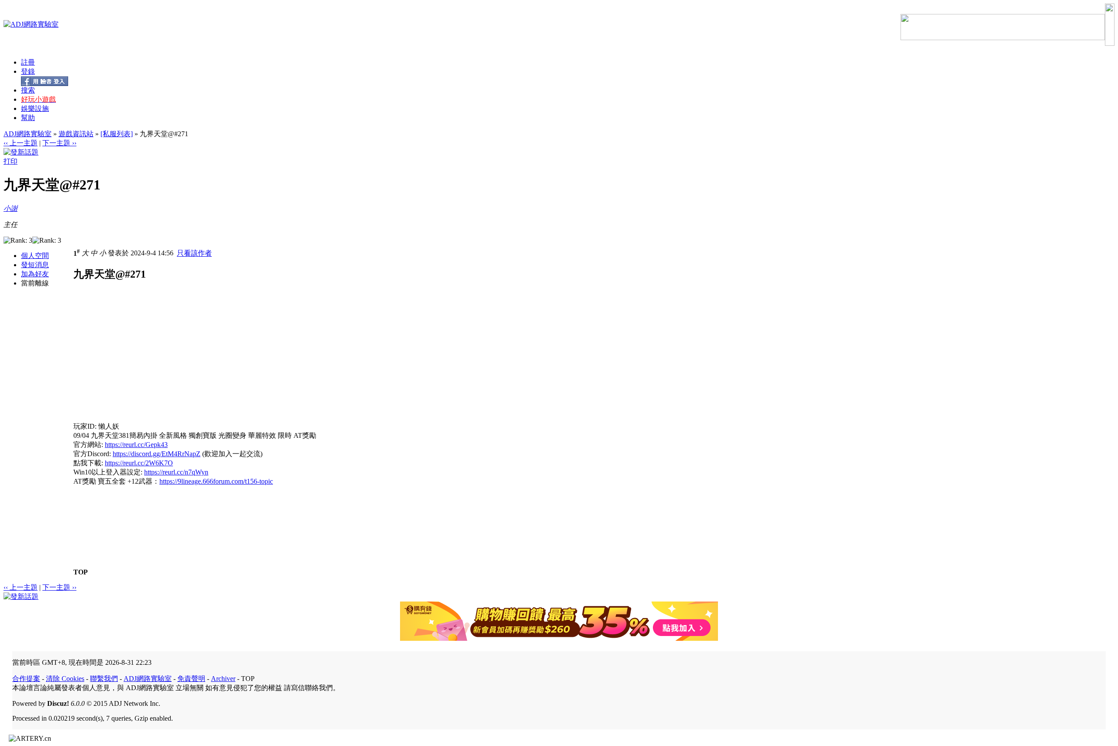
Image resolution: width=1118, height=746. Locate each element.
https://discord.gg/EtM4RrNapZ (156, 453)
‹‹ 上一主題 (20, 143)
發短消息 (35, 264)
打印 (10, 161)
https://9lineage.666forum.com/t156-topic (216, 481)
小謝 (10, 208)
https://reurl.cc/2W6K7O (139, 463)
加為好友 (35, 274)
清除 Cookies (65, 678)
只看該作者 (194, 253)
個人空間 (35, 255)
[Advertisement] (146, 361)
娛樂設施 (35, 108)
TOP (80, 572)
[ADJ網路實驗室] (31, 24)
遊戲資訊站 (76, 134)
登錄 (28, 71)
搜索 (28, 90)
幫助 (28, 117)
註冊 (28, 62)
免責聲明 (191, 678)
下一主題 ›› (59, 143)
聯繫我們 (104, 678)
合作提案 (26, 678)
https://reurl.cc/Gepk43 (136, 444)
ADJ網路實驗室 (27, 134)
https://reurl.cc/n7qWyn (176, 472)
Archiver (223, 678)
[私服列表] (116, 134)
